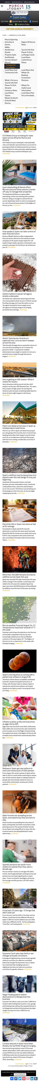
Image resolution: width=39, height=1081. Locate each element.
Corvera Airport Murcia (11, 61)
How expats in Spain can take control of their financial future (19, 232)
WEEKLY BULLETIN (29, 2)
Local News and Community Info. (11, 71)
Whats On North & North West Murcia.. (11, 100)
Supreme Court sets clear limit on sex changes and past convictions (18, 954)
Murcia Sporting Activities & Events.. (11, 42)
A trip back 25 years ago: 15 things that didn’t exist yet (18, 911)
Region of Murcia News (28, 43)
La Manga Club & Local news (27, 56)
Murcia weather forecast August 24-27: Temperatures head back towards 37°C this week (19, 627)
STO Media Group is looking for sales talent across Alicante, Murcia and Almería (17, 137)
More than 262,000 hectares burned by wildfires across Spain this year (18, 576)
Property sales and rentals (10, 56)
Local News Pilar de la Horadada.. (28, 94)
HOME (4, 35)
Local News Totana (9, 94)
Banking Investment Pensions (25, 77)
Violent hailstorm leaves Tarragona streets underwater (17, 295)
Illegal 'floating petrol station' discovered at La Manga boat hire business (16, 996)
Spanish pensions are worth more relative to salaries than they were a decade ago (17, 866)
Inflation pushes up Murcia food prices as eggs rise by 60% (18, 723)
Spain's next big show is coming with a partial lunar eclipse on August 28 (18, 676)
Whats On (25, 85)
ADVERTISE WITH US (17, 2)
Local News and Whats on (27, 71)
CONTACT (7, 2)
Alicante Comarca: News (11, 89)
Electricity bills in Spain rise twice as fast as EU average (19, 525)
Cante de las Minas (26, 61)
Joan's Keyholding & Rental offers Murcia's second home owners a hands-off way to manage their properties (19, 189)
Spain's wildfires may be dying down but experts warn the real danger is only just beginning (19, 477)
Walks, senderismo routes (9, 49)
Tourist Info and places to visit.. (27, 51)
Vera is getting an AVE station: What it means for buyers (18, 380)
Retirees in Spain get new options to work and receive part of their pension (18, 769)
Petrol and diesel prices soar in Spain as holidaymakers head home (18, 427)
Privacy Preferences (20, 1074)
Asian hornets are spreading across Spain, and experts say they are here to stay (18, 817)
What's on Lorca (11, 80)
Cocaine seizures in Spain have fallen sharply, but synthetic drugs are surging (19, 1044)
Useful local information (26, 89)
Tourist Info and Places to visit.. (11, 84)
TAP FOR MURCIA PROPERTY (19, 29)
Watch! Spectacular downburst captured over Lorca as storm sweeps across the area (18, 340)
